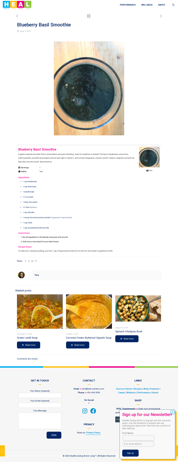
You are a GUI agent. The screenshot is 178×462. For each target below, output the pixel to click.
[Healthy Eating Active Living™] (17, 5)
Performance (143, 392)
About (155, 392)
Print (150, 171)
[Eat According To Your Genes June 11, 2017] (175, 450)
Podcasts (154, 389)
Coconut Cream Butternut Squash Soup (89, 337)
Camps (121, 392)
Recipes (138, 389)
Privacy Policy (93, 432)
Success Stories (124, 389)
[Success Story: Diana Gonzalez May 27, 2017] (2, 450)
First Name (127, 433)
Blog (146, 389)
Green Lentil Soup (27, 337)
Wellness (131, 392)
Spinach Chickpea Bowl (128, 331)
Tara (36, 275)
